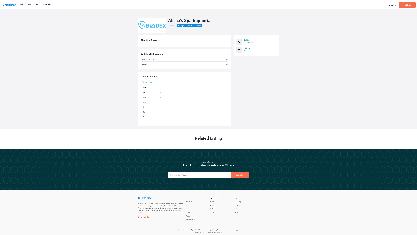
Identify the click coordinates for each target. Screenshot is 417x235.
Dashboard (213, 209)
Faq (187, 209)
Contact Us (47, 4)
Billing (236, 212)
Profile (212, 212)
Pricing (236, 209)
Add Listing (409, 5)
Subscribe (239, 175)
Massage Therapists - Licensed (189, 26)
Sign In (212, 205)
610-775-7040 (248, 42)
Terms (188, 216)
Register (212, 202)
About (30, 4)
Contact (188, 212)
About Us (189, 202)
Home (22, 4)
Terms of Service (229, 230)
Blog (38, 4)
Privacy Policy (190, 219)
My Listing (237, 205)
